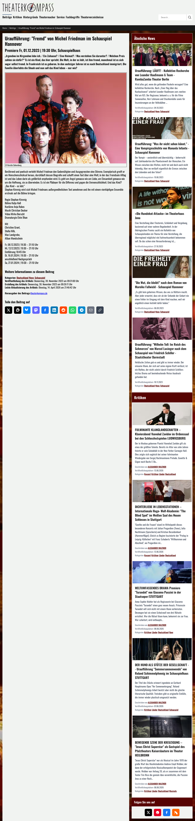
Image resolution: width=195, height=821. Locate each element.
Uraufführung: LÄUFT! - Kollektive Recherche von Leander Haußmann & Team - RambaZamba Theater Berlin (162, 74)
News (31, 277)
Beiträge (7, 17)
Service (61, 17)
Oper (171, 632)
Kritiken (17, 17)
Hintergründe (30, 17)
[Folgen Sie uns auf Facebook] (166, 812)
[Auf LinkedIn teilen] (54, 310)
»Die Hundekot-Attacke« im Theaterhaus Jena (159, 215)
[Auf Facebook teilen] (45, 310)
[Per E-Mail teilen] (90, 310)
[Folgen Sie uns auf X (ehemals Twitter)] (148, 812)
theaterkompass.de (38, 293)
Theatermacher (47, 17)
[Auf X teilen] (8, 310)
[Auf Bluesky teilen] (26, 310)
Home (4, 28)
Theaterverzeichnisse (92, 17)
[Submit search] (189, 17)
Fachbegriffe (73, 17)
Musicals (173, 791)
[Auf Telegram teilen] (81, 310)
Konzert (147, 474)
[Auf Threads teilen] (17, 310)
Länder (162, 474)
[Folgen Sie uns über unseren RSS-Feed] (175, 812)
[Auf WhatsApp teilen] (72, 310)
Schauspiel (40, 277)
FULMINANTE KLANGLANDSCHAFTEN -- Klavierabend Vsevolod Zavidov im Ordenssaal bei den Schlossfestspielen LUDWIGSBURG (162, 433)
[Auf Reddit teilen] (63, 310)
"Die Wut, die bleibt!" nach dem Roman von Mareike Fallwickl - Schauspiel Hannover (161, 284)
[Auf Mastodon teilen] (36, 310)
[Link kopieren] (100, 310)
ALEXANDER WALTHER (157, 466)
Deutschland (22, 277)
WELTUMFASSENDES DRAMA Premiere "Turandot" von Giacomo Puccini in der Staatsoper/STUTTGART (158, 592)
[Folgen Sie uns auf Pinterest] (157, 812)
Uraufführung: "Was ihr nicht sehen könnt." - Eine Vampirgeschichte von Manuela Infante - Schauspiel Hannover (162, 148)
